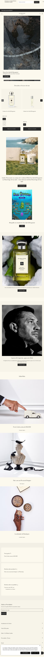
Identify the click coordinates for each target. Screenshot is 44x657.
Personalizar (25, 652)
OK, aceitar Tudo (35, 652)
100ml (4, 119)
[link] (11, 99)
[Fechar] (39, 645)
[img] (42, 13)
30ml (4, 121)
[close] (43, 2)
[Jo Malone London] (22, 13)
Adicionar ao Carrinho (11, 128)
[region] (21, 650)
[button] (1, 13)
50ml (4, 124)
